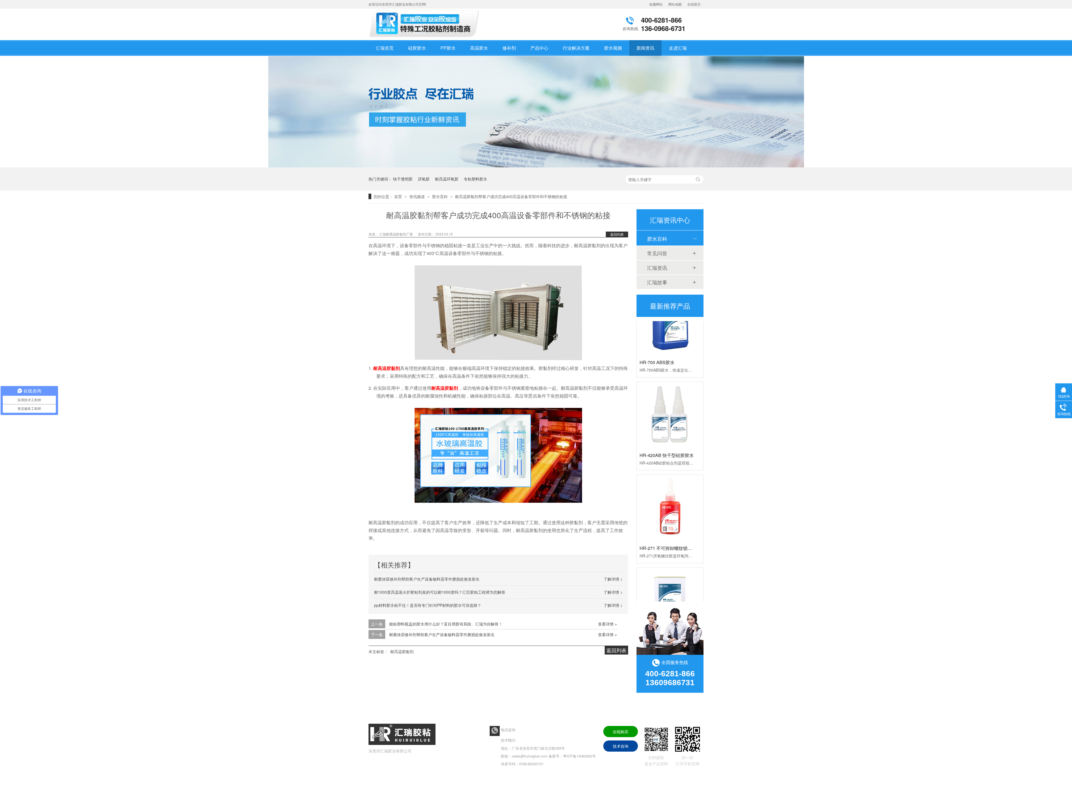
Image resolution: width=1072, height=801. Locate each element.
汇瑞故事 (657, 282)
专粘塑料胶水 (475, 179)
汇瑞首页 (385, 48)
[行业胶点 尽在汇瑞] (536, 165)
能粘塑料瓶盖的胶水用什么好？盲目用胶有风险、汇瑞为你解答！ (445, 624)
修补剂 (509, 48)
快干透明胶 (403, 179)
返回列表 (617, 234)
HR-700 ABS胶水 (657, 348)
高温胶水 (479, 48)
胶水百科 (440, 196)
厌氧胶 (424, 179)
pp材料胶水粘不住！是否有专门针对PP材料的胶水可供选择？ (427, 605)
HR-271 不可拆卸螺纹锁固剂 (668, 534)
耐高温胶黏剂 (402, 651)
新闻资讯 (645, 48)
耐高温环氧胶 (446, 179)
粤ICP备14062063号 (579, 756)
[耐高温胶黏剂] (425, 37)
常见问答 (657, 253)
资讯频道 (417, 196)
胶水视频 (613, 48)
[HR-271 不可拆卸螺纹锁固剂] (670, 494)
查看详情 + (607, 624)
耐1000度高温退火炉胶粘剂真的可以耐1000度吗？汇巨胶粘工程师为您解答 (439, 592)
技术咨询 (620, 746)
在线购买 (620, 731)
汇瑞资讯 (657, 267)
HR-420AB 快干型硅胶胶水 (667, 441)
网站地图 (675, 4)
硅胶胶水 (417, 48)
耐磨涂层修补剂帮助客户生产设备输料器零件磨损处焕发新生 (427, 579)
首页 (398, 196)
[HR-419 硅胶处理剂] (670, 587)
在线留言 (694, 4)
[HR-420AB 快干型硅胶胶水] (670, 401)
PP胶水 (448, 48)
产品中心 (539, 48)
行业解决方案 (576, 48)
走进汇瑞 (678, 48)
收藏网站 (656, 4)
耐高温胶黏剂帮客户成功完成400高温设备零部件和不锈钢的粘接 (511, 196)
